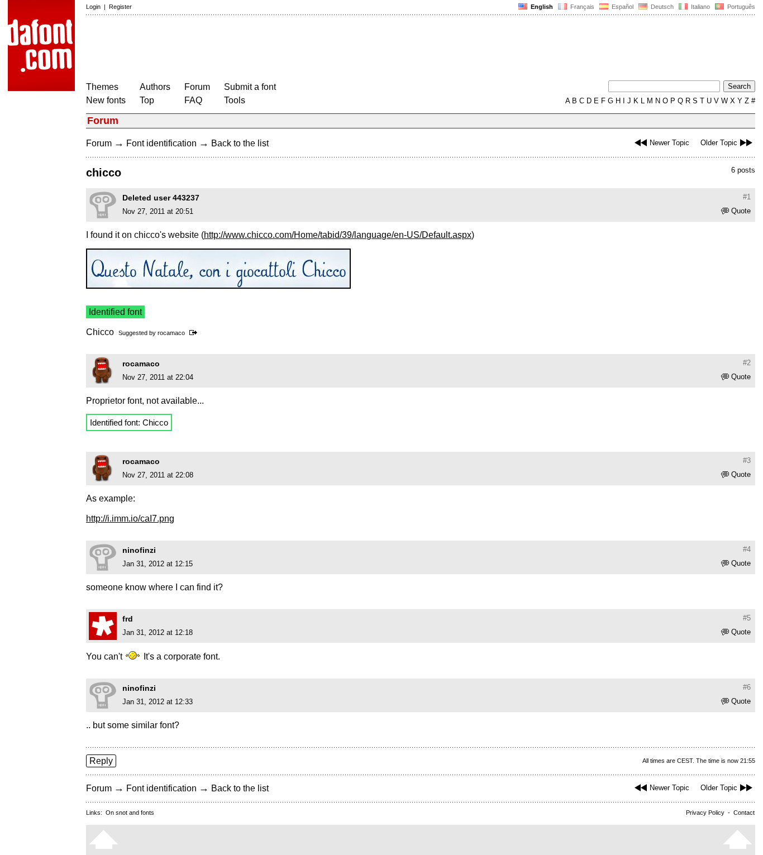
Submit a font (250, 87)
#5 (747, 618)
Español (621, 6)
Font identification (161, 143)
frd (127, 618)
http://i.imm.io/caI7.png (130, 518)
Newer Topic (669, 142)
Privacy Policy (705, 812)
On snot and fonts (130, 812)
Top (147, 100)
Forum (197, 87)
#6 (747, 687)
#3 (747, 460)
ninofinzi (139, 550)
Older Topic (718, 142)
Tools (234, 100)
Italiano (700, 6)
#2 (747, 363)
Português (739, 6)
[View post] (195, 332)
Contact (744, 812)
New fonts (106, 100)
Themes (102, 87)
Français (581, 6)
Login (93, 6)
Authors (155, 87)
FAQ (193, 100)
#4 (747, 549)
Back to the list (240, 143)
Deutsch (661, 6)
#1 (747, 197)
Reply (101, 761)
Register (120, 6)
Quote (741, 211)
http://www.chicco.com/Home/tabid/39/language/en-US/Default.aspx (337, 235)
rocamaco (171, 332)
